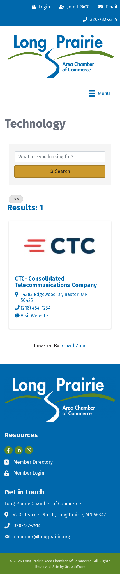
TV (14, 199)
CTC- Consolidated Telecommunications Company (56, 281)
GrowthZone (73, 345)
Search (62, 171)
